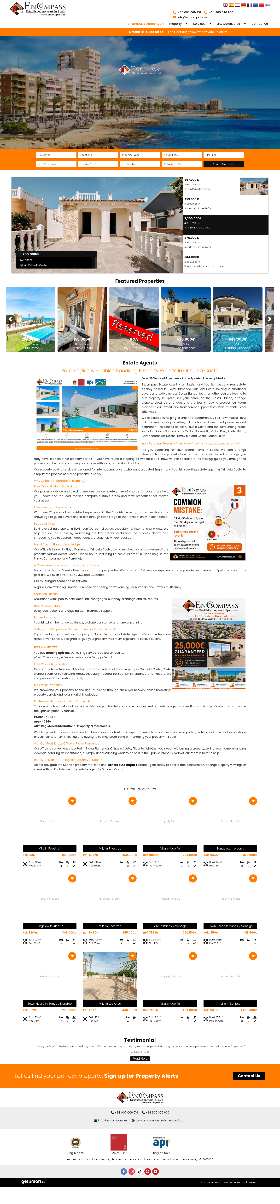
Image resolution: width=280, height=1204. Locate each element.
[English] (225, 5)
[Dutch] (237, 5)
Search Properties (223, 164)
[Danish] (267, 5)
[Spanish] (231, 5)
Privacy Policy (211, 1182)
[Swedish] (255, 5)
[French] (249, 5)
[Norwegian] (261, 5)
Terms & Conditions (234, 1182)
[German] (243, 5)
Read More (140, 1059)
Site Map (253, 1182)
